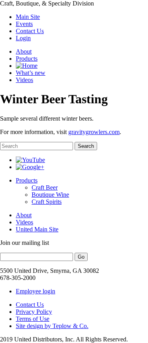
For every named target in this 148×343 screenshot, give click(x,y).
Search (86, 146)
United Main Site (37, 229)
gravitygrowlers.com (94, 132)
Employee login (35, 291)
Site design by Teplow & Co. (52, 325)
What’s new (30, 72)
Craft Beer (45, 187)
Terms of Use (32, 318)
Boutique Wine (50, 194)
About (24, 51)
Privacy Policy (34, 311)
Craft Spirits (47, 201)
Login (23, 38)
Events (24, 24)
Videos (24, 79)
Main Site (28, 16)
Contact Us (30, 31)
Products (26, 58)
